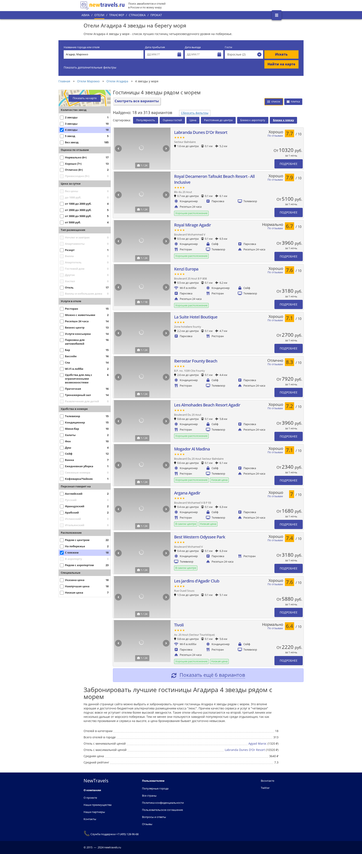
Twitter (265, 788)
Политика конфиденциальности (163, 803)
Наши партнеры (94, 812)
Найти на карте (281, 64)
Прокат (156, 15)
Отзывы (147, 824)
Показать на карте (85, 98)
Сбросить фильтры (194, 113)
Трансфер (116, 15)
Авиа (85, 15)
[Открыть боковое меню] (277, 15)
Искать (281, 54)
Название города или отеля (82, 47)
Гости (228, 47)
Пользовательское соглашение (162, 810)
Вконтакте (267, 781)
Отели (99, 15)
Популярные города (155, 788)
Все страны (149, 795)
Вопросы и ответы (154, 817)
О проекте (90, 798)
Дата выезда (193, 47)
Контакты (90, 819)
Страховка (137, 15)
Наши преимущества (97, 805)
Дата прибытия (155, 47)
